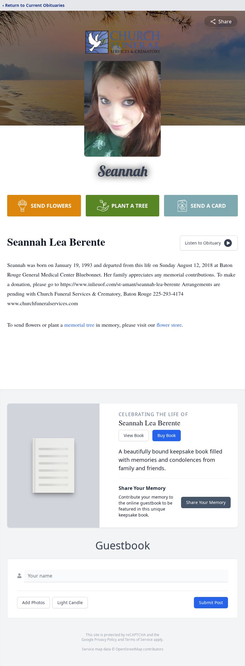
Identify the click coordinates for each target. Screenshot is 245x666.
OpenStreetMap (129, 649)
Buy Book (166, 435)
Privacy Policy (105, 639)
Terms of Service (139, 639)
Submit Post (211, 602)
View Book (134, 435)
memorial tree (79, 324)
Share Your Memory (206, 502)
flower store (169, 324)
